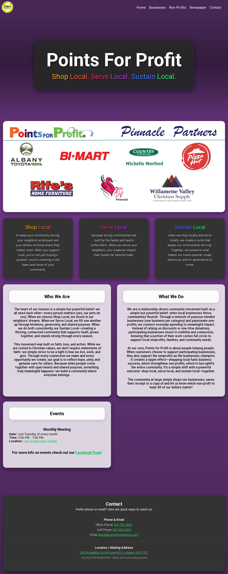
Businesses (157, 7)
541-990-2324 (122, 530)
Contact (215, 7)
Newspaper (197, 7)
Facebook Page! (88, 452)
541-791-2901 (123, 525)
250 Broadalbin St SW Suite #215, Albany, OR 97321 (114, 552)
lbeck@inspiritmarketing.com (118, 535)
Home (141, 7)
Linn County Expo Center (40, 441)
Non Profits (177, 7)
